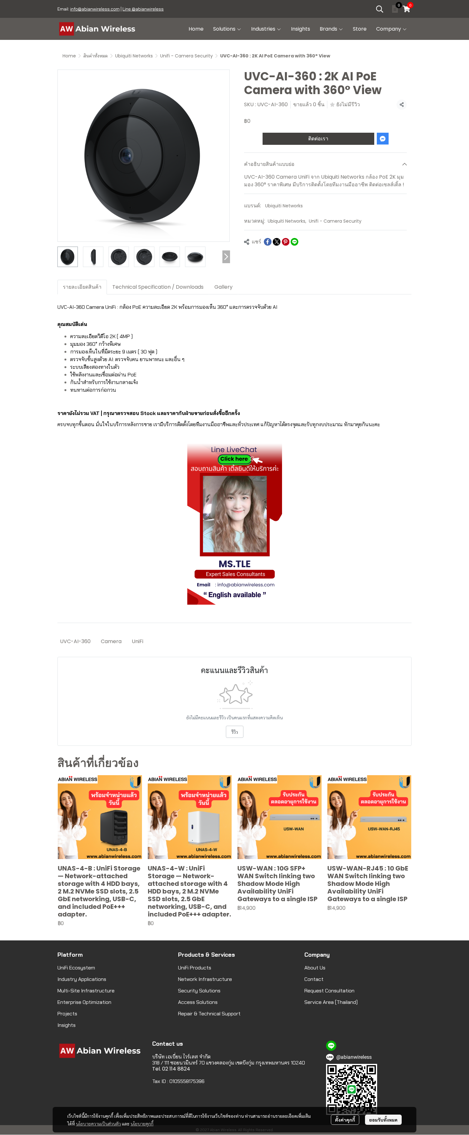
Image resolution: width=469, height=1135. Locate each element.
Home (69, 56)
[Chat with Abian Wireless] (234, 524)
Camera (111, 641)
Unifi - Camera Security (186, 56)
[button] (379, 9)
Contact (314, 979)
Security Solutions (199, 990)
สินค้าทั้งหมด (95, 56)
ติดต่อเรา (318, 138)
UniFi (137, 641)
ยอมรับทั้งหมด (383, 1120)
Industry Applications (81, 979)
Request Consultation (329, 990)
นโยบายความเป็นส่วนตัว (98, 1123)
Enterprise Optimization (84, 1002)
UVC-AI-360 (75, 641)
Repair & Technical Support (209, 1013)
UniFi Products (194, 967)
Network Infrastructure (205, 979)
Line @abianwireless (143, 9)
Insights (66, 1025)
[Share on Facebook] (268, 242)
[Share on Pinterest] (285, 242)
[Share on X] (276, 242)
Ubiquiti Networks (134, 56)
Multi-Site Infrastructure (86, 990)
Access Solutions (198, 1002)
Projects (67, 1013)
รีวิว (234, 732)
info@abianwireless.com (95, 9)
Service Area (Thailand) (331, 1002)
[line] (331, 1046)
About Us (314, 967)
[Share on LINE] (294, 242)
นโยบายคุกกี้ (141, 1123)
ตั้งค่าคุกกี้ (345, 1120)
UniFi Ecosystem (76, 967)
